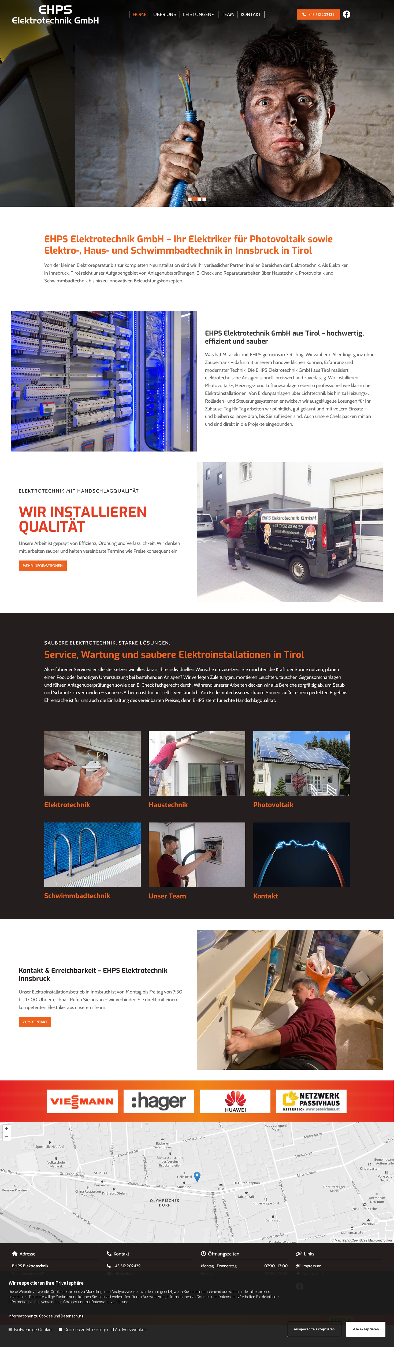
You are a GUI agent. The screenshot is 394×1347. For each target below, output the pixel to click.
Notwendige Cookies (34, 1329)
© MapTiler (340, 1240)
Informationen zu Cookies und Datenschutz (46, 1316)
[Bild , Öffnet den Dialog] (159, 1101)
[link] (199, 15)
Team (228, 14)
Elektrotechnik (67, 804)
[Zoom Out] (7, 1137)
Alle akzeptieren (366, 1329)
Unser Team (167, 896)
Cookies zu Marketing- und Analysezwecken (105, 1329)
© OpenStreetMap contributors (370, 1240)
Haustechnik (168, 804)
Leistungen (197, 14)
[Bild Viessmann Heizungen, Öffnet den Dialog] (82, 1101)
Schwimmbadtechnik (77, 895)
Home (140, 14)
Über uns (164, 14)
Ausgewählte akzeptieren (314, 1329)
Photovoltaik (273, 804)
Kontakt (251, 14)
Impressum (311, 1266)
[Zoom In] (7, 1129)
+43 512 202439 (127, 1266)
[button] (318, 14)
